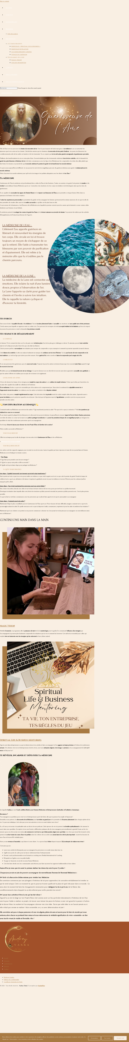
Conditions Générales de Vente (13, 982)
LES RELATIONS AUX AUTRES (11, 378)
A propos (6, 961)
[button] (45, 339)
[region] (64, 1037)
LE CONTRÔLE (7, 339)
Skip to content (4, 1)
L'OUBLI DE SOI (7, 360)
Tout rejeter (107, 1038)
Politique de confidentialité (11, 979)
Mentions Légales (9, 977)
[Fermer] (127, 1035)
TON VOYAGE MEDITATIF (10, 433)
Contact (6, 969)
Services (6, 966)
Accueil (6, 958)
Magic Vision (7, 625)
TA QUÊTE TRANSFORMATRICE (12, 469)
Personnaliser (94, 1038)
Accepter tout (120, 1038)
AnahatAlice (41, 986)
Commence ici (8, 963)
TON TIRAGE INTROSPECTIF (11, 446)
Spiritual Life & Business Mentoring (20, 740)
